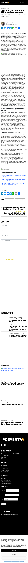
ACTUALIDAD (4, 465)
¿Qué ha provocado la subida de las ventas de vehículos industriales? (12, 423)
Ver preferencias (14, 558)
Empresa (3, 490)
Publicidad (3, 459)
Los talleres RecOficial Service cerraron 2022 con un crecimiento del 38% (13, 183)
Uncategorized (5, 8)
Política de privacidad (15, 561)
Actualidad (11, 317)
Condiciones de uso (5, 480)
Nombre (3, 495)
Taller (15, 317)
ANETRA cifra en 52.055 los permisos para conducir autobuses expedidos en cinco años (18, 336)
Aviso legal (22, 561)
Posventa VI (10, 23)
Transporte (16, 324)
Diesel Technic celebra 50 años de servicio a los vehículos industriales (14, 176)
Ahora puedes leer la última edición (9, 514)
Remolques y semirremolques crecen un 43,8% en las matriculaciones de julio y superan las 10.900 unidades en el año (18, 328)
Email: (2, 499)
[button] (26, 536)
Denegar (14, 554)
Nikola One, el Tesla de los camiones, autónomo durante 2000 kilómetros (12, 384)
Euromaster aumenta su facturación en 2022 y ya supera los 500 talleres (14, 179)
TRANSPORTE (4, 472)
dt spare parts (9, 199)
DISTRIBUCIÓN (4, 468)
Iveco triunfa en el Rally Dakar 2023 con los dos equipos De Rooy (14, 213)
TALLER (3, 467)
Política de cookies (7, 561)
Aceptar (14, 550)
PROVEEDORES (5, 470)
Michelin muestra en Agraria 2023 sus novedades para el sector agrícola (14, 208)
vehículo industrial (20, 199)
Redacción (3, 457)
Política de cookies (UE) (6, 483)
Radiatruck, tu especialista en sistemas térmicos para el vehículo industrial (13, 403)
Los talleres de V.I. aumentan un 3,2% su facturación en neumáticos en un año (17, 320)
